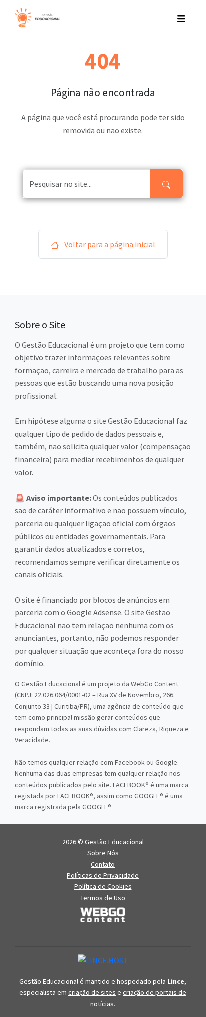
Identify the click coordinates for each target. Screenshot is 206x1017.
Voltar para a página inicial (109, 244)
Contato (103, 864)
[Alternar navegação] (181, 18)
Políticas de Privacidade (103, 875)
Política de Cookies (103, 886)
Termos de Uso (103, 897)
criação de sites (92, 992)
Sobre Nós (103, 852)
